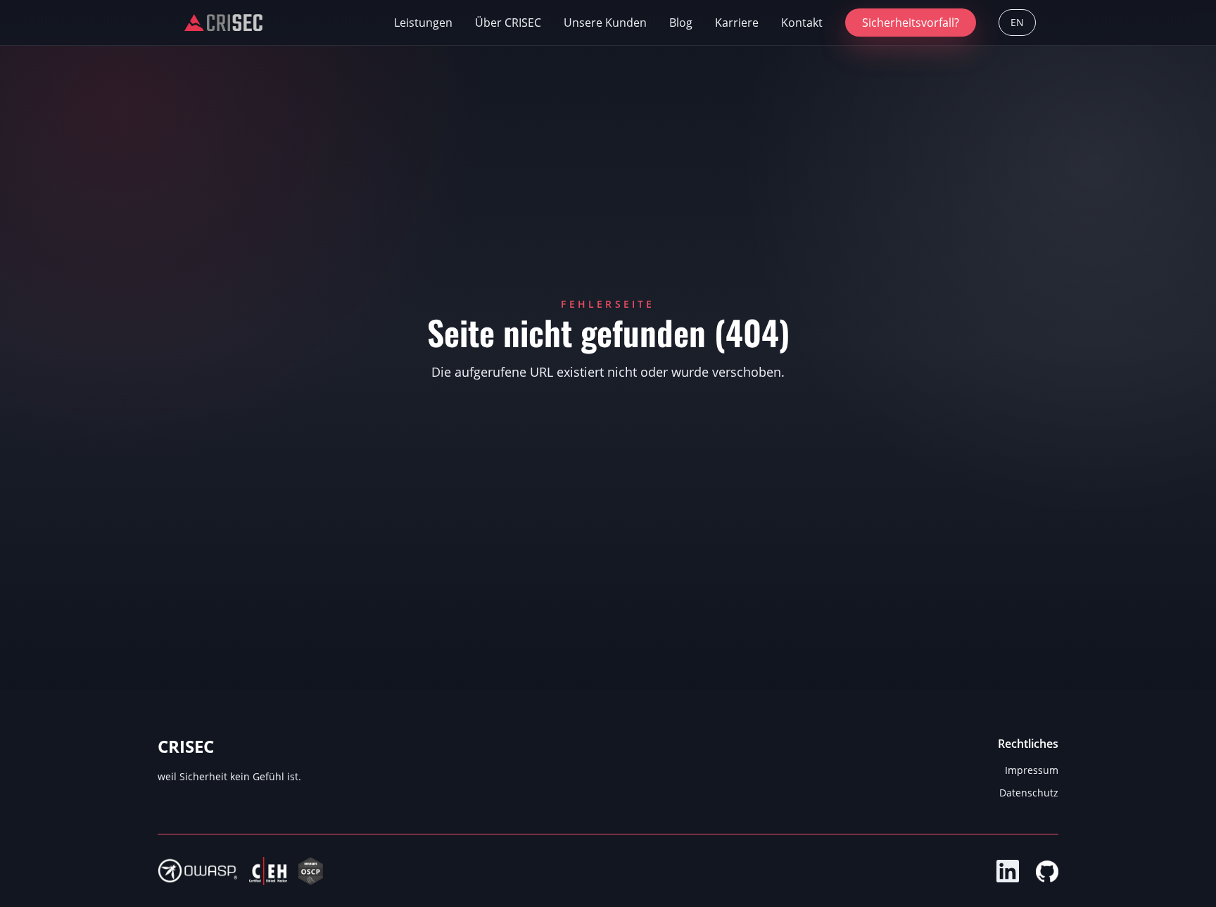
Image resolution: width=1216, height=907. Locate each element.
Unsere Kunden (605, 22)
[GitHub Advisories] (1047, 871)
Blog (680, 22)
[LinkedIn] (1007, 871)
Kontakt (802, 22)
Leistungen (423, 22)
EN (1017, 22)
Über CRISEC (508, 22)
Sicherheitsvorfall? (910, 22)
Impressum (1031, 770)
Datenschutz (1028, 792)
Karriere (737, 22)
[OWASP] (198, 871)
